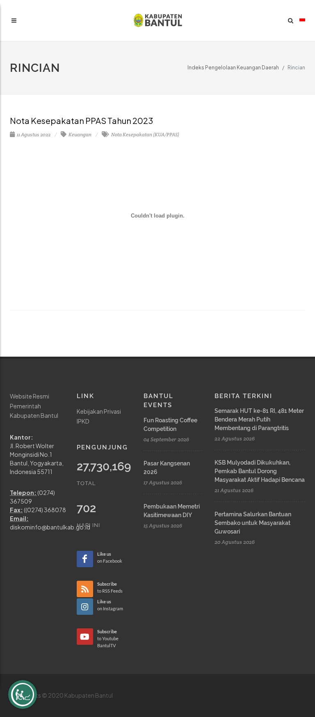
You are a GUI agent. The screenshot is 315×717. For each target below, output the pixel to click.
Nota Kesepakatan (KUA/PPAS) (144, 134)
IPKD (83, 421)
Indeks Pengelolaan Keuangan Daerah (233, 67)
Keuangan (79, 134)
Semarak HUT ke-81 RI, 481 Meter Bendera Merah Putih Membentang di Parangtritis (259, 419)
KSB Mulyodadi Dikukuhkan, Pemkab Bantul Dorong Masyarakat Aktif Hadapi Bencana (260, 471)
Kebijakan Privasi (99, 411)
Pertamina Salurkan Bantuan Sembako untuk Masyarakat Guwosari (253, 523)
